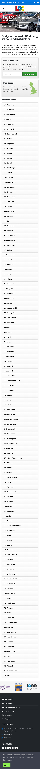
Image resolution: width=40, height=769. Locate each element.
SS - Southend (9, 569)
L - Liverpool (8, 371)
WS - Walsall (8, 666)
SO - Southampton (10, 555)
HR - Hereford (9, 323)
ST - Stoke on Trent (11, 574)
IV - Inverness (9, 347)
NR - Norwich (8, 453)
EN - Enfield (8, 269)
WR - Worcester (9, 661)
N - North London (10, 429)
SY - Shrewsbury (9, 584)
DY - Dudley (8, 250)
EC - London (8, 260)
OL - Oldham (8, 463)
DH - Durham (8, 231)
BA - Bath (7, 119)
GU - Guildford (9, 298)
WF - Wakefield (9, 651)
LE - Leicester (9, 385)
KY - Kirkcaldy (9, 366)
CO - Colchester (9, 187)
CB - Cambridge (9, 168)
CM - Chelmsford (10, 182)
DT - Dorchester (9, 245)
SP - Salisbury (9, 560)
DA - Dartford (9, 211)
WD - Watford (9, 647)
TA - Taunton (9, 589)
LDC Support (6, 719)
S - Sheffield (8, 516)
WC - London (8, 642)
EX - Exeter (8, 274)
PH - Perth (7, 482)
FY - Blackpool (9, 284)
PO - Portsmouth (10, 492)
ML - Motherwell (10, 424)
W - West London (10, 632)
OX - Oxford (8, 468)
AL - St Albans (9, 110)
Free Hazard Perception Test (11, 707)
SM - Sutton (8, 545)
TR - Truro (7, 613)
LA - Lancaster (9, 376)
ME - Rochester (9, 414)
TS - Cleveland (9, 618)
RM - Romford (9, 511)
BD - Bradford (9, 129)
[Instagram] (13, 748)
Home (4, 27)
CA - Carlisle (8, 163)
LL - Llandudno (9, 390)
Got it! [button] (6, 765)
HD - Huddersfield (10, 308)
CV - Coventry (9, 202)
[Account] (30, 8)
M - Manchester (9, 410)
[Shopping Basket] (36, 8)
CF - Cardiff (8, 173)
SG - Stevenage (9, 530)
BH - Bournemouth (10, 134)
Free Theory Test (7, 704)
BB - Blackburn (9, 124)
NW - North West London (13, 458)
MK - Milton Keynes (11, 419)
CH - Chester (8, 177)
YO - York (7, 676)
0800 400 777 (8, 734)
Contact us (7, 738)
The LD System (7, 715)
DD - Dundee (8, 216)
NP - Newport (9, 448)
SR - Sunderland (9, 564)
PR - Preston (8, 497)
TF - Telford (8, 598)
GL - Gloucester (9, 294)
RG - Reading (8, 501)
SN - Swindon (8, 550)
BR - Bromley (8, 148)
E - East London (9, 255)
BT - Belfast (8, 158)
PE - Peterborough (10, 477)
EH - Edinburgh (9, 264)
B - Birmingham (9, 115)
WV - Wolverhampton (11, 671)
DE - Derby (7, 221)
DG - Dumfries (9, 226)
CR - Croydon (8, 192)
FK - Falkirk (8, 279)
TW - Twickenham (10, 622)
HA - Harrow (8, 303)
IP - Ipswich (8, 342)
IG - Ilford (7, 337)
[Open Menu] (3, 8)
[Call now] (10, 8)
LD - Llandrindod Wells (12, 381)
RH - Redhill (8, 506)
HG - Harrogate (9, 313)
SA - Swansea (9, 521)
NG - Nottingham (10, 439)
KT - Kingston (9, 356)
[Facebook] (34, 3)
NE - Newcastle (9, 434)
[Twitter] (9, 748)
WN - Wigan (8, 656)
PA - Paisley (8, 472)
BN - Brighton (9, 144)
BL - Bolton (8, 139)
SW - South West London (13, 579)
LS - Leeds (7, 400)
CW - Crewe (8, 206)
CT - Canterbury (9, 197)
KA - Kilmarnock (9, 352)
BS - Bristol (8, 153)
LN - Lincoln (8, 395)
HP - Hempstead (10, 318)
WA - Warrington (10, 637)
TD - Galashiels (9, 593)
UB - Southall (8, 627)
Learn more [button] (7, 760)
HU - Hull (7, 327)
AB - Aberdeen (9, 105)
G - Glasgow (8, 289)
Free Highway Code (8, 711)
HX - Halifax (8, 332)
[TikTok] (16, 748)
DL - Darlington (9, 235)
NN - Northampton (11, 443)
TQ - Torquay (8, 608)
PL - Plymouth (9, 487)
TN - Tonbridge (9, 603)
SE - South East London (12, 526)
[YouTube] (38, 3)
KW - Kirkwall (8, 361)
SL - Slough (8, 540)
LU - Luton (7, 405)
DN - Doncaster (9, 240)
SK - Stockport (9, 535)
